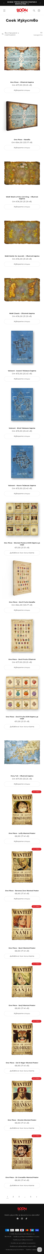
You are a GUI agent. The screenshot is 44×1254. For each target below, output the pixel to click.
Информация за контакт (15, 1249)
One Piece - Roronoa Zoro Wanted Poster (22, 891)
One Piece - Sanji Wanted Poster (22, 1005)
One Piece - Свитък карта (22, 82)
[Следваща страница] (36, 1196)
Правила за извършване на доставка (23, 1246)
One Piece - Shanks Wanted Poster (22, 1120)
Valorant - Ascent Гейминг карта (22, 371)
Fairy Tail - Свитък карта (22, 776)
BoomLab (18, 1234)
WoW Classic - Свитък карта (22, 313)
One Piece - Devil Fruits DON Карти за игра (22, 717)
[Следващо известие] (40, 3)
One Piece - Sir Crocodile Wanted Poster (22, 1177)
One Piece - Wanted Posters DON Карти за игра (22, 544)
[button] (4, 10)
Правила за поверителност (23, 1240)
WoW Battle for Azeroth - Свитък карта (22, 256)
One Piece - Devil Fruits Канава (22, 602)
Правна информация (33, 1249)
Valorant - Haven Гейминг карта (22, 485)
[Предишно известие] (4, 3)
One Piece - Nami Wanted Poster (22, 948)
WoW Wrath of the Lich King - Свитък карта (22, 198)
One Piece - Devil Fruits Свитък (22, 659)
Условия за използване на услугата (23, 1243)
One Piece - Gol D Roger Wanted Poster (22, 1063)
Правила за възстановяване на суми (26, 1236)
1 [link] (7, 1197)
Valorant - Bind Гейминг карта (22, 428)
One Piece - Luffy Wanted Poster (22, 833)
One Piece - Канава (22, 139)
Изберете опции (22, 90)
